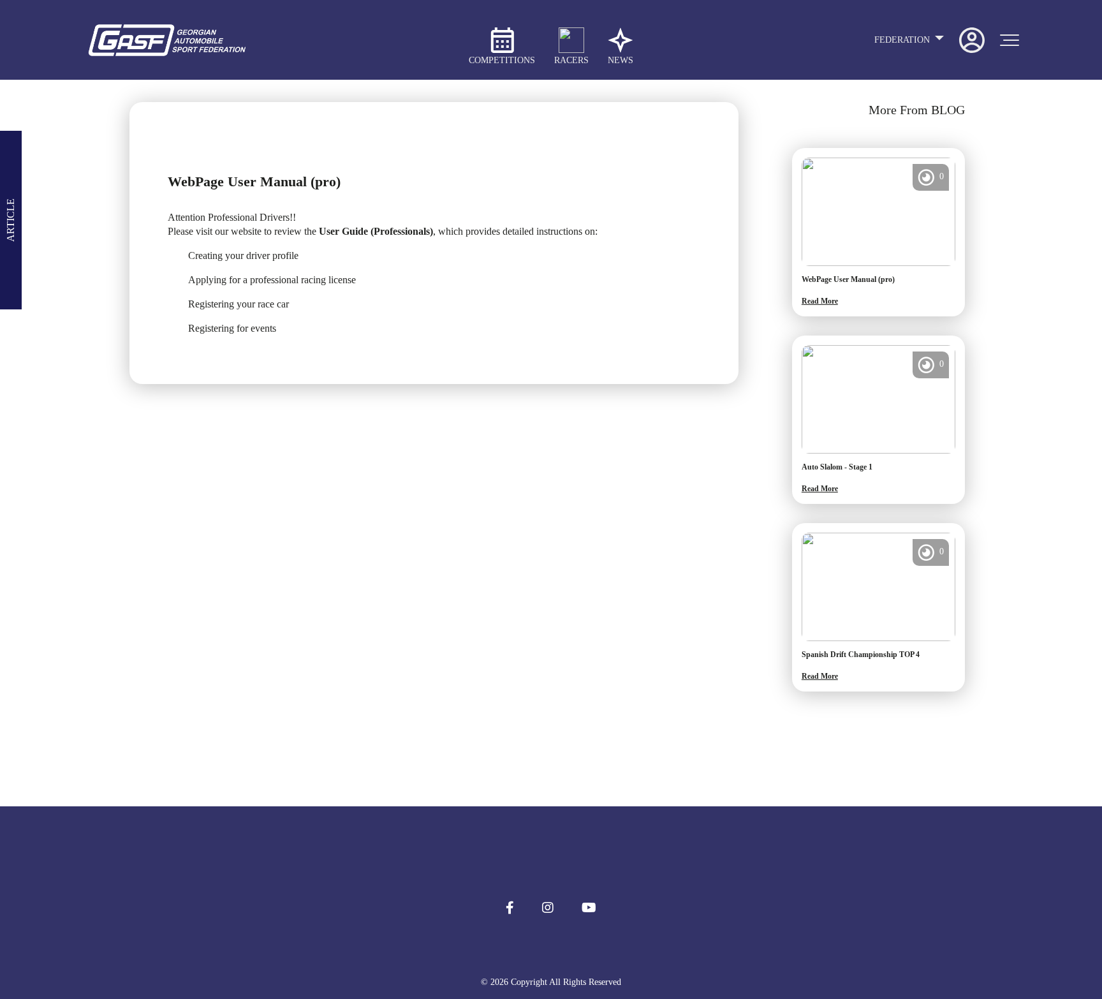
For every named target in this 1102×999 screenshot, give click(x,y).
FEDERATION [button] (903, 40)
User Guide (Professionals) (376, 231)
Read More (820, 301)
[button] (510, 907)
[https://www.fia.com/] (551, 856)
